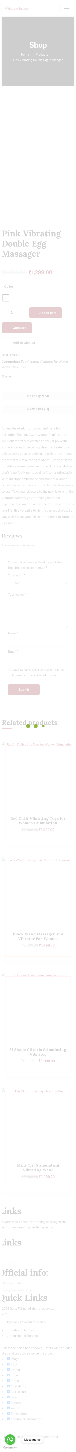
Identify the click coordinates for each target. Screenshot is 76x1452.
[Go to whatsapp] (10, 1439)
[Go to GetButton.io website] (10, 1447)
